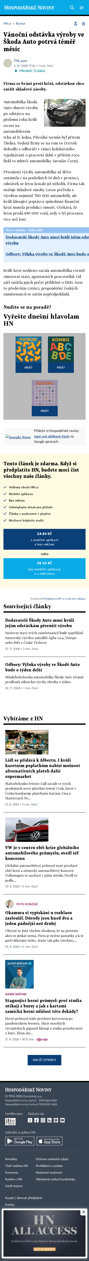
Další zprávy (44, 1060)
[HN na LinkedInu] (49, 1120)
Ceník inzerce (13, 1186)
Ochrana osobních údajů (52, 1159)
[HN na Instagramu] (43, 1120)
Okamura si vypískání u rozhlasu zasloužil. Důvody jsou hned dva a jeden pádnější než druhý (39, 918)
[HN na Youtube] (62, 1120)
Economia (11, 1172)
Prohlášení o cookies (49, 1166)
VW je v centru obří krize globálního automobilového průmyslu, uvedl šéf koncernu (42, 853)
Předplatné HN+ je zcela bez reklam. (64, 598)
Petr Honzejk (27, 904)
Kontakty (11, 1159)
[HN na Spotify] (56, 1120)
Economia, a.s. (32, 1096)
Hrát (28, 367)
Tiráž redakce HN (16, 1166)
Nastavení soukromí (49, 1172)
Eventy (9, 1204)
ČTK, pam (20, 60)
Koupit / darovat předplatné (23, 1198)
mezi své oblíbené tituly (52, 436)
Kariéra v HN (13, 1179)
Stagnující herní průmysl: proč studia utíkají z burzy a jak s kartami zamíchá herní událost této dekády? (43, 1006)
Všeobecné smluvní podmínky (55, 1179)
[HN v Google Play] (19, 1141)
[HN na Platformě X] (30, 1120)
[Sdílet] (75, 23)
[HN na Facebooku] (36, 1120)
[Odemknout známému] (83, 23)
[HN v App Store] (49, 1141)
